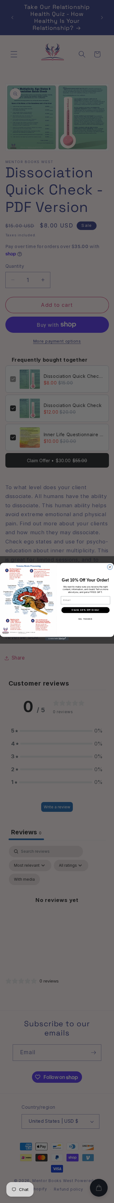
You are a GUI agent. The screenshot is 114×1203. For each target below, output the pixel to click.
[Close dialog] (110, 567)
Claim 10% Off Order (85, 610)
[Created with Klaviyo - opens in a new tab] (57, 638)
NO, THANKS (85, 619)
